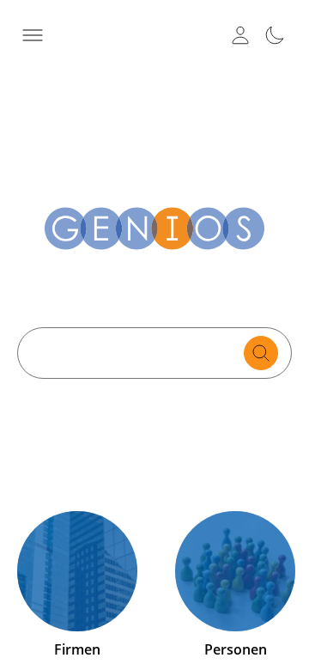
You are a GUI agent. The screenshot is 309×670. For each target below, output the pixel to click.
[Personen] (235, 571)
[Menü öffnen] (32, 35)
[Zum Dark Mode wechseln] (275, 35)
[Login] (240, 35)
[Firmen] (77, 571)
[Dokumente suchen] (261, 353)
